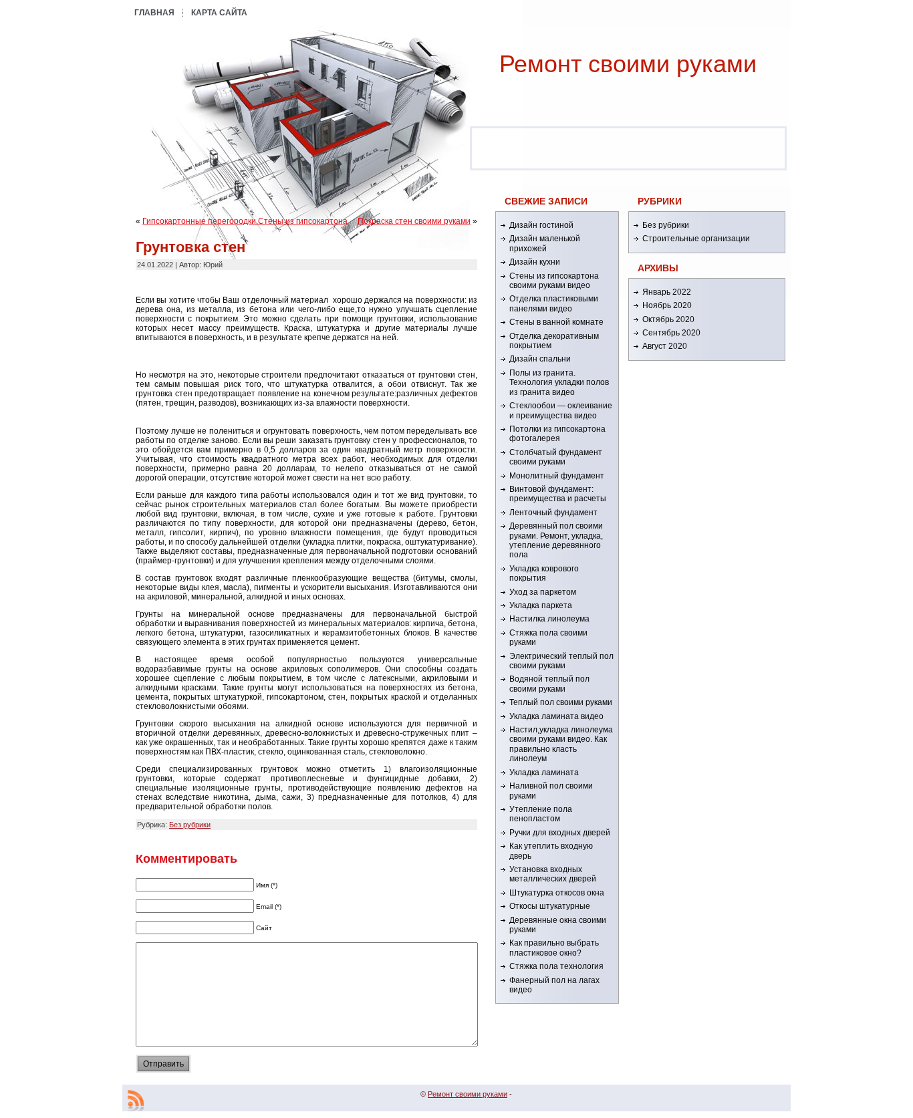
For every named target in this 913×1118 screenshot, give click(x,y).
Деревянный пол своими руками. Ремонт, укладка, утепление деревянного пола (556, 540)
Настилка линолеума (549, 618)
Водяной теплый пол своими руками (549, 683)
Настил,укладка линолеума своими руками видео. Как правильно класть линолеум (561, 744)
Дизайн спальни (540, 359)
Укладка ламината (544, 772)
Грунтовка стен (190, 247)
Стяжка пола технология (556, 966)
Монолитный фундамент (556, 475)
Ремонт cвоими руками (628, 64)
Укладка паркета (540, 605)
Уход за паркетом (542, 592)
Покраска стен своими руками (414, 221)
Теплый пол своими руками (560, 702)
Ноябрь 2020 (667, 305)
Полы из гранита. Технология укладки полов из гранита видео (559, 382)
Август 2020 (664, 346)
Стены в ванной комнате (556, 322)
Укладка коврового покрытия (544, 573)
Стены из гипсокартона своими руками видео (554, 280)
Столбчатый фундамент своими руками (555, 457)
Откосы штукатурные (549, 906)
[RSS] (136, 1100)
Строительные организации (696, 238)
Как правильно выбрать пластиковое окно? (554, 947)
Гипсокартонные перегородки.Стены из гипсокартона (245, 221)
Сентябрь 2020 (671, 332)
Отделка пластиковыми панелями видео (553, 303)
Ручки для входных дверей (559, 832)
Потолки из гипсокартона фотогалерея (557, 433)
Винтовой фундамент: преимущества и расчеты (557, 493)
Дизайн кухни (534, 262)
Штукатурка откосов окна (556, 892)
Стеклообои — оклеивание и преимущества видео (560, 410)
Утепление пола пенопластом (540, 814)
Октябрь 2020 (668, 319)
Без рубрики (190, 825)
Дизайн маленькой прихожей (544, 243)
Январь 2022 (666, 292)
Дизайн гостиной (541, 225)
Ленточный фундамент (553, 512)
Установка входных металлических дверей (552, 874)
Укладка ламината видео (556, 716)
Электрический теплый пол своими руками (561, 661)
